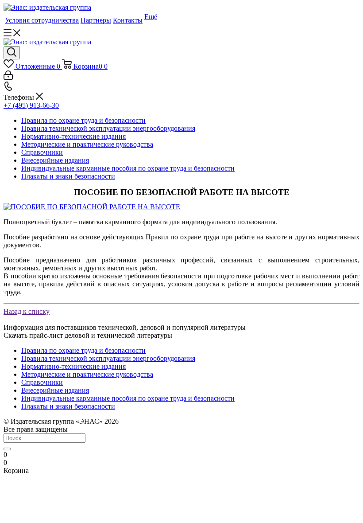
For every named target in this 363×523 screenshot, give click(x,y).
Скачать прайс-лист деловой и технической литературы (88, 335)
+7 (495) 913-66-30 (31, 105)
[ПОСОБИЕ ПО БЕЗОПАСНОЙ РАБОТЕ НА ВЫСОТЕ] (92, 207)
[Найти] (7, 449)
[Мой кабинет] (8, 77)
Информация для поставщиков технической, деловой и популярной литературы (125, 327)
